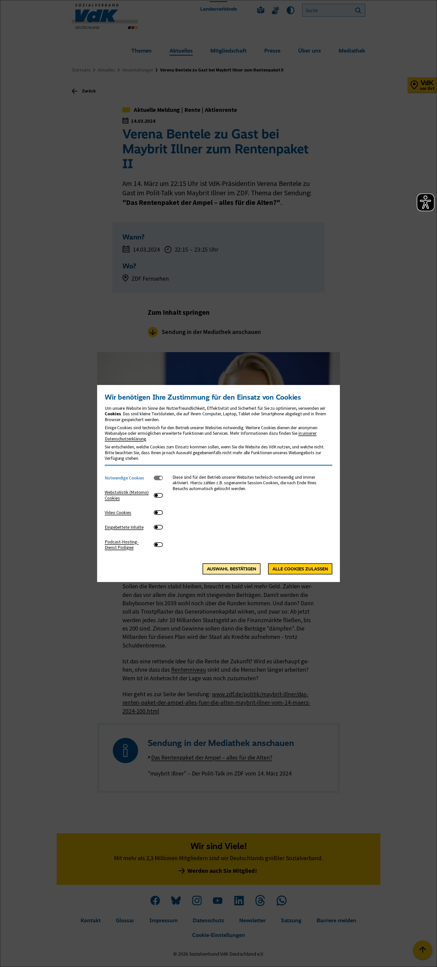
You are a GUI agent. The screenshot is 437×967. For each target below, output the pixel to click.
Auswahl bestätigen (231, 569)
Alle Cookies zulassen (300, 569)
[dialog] (218, 483)
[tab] (129, 477)
